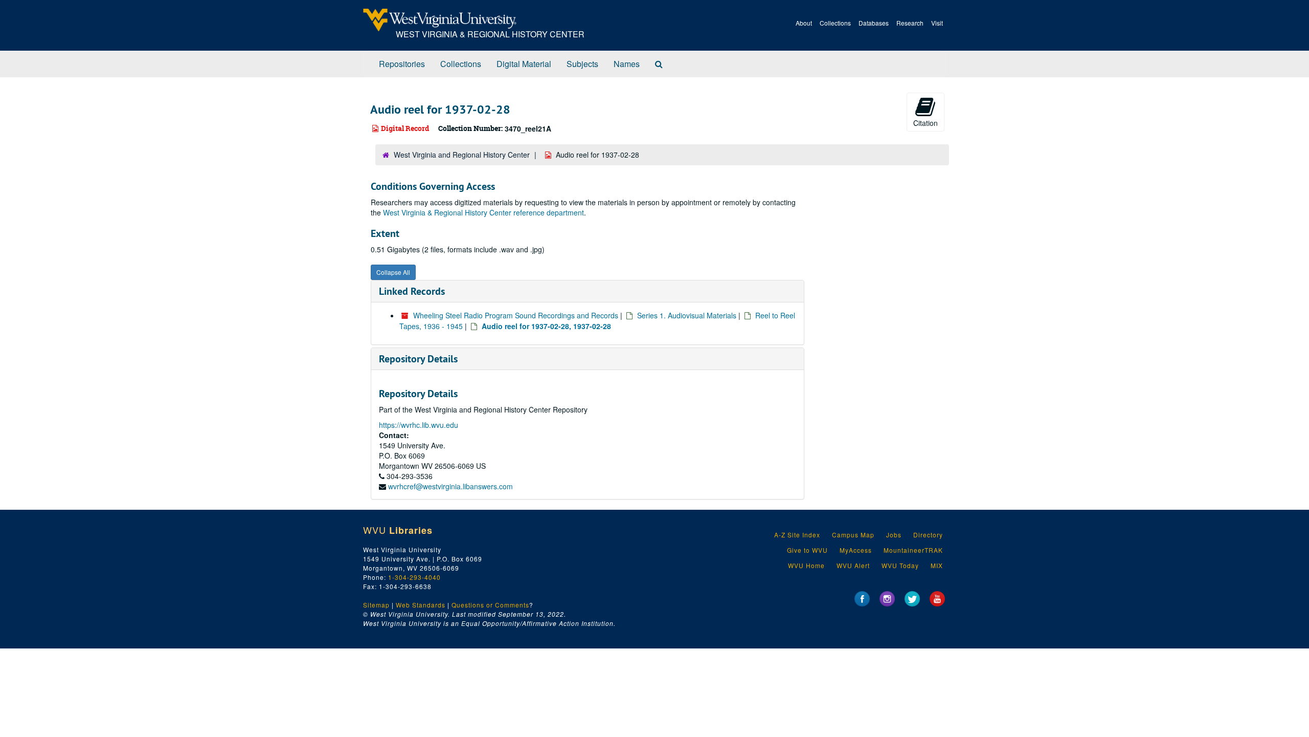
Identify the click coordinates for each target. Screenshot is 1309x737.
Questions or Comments (490, 604)
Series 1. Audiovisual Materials (686, 315)
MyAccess (856, 550)
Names (627, 64)
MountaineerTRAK (913, 550)
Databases (874, 22)
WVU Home (806, 565)
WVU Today (900, 565)
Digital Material (523, 64)
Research (909, 22)
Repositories (402, 64)
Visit (937, 22)
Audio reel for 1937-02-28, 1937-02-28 (546, 326)
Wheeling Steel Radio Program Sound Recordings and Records (515, 315)
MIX (937, 565)
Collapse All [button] (393, 272)
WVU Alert (853, 565)
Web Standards (420, 604)
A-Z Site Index (797, 534)
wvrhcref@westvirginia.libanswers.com (450, 486)
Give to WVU (807, 550)
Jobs (893, 534)
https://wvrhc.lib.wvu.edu (418, 425)
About (804, 22)
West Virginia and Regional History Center (462, 154)
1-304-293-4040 (414, 577)
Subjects (582, 64)
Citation (925, 123)
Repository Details (418, 358)
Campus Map (853, 534)
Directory (928, 534)
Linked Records (412, 291)
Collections (835, 22)
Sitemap (376, 604)
